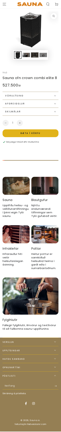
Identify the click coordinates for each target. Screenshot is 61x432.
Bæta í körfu (30, 133)
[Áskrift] (56, 386)
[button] (47, 4)
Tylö (5, 73)
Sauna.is (35, 420)
